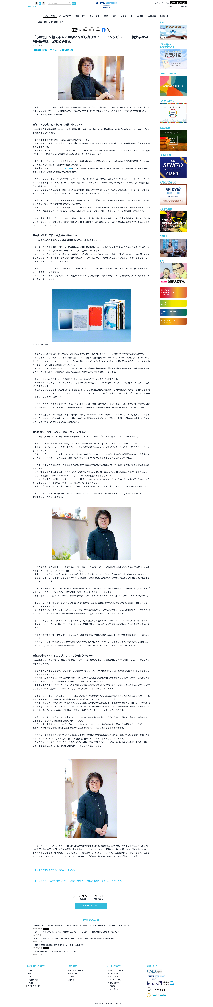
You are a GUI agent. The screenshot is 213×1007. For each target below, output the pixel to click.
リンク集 (71, 976)
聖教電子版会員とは (179, 3)
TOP (34, 22)
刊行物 (30, 983)
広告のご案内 (73, 973)
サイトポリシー (114, 989)
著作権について (114, 983)
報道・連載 (50, 15)
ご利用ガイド (31, 6)
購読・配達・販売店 (75, 970)
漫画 (114, 15)
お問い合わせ (113, 973)
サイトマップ (113, 976)
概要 (29, 973)
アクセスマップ (34, 986)
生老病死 (68, 168)
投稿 (106, 15)
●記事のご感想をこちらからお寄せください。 (55, 870)
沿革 (29, 976)
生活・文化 (94, 15)
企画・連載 (53, 22)
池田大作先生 (65, 15)
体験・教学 (80, 15)
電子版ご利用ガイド (115, 970)
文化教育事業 (33, 979)
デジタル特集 (127, 15)
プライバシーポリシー (116, 979)
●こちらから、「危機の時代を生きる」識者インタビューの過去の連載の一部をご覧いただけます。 (79, 880)
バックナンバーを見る (91, 905)
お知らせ (71, 979)
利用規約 (111, 986)
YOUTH (140, 15)
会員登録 (184, 6)
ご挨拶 (30, 970)
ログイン (173, 6)
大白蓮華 (152, 15)
